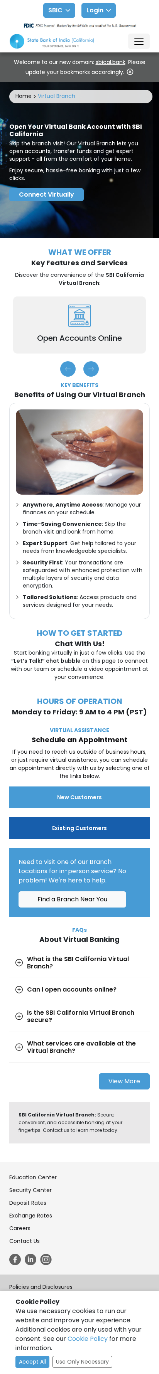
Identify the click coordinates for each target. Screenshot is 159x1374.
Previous (68, 369)
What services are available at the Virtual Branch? (81, 1047)
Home (23, 96)
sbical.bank (110, 62)
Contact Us (24, 1241)
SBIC (55, 10)
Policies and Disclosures (41, 1287)
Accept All (32, 1362)
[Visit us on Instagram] (46, 1259)
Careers (19, 1228)
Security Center (30, 1190)
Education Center (33, 1177)
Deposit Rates (27, 1203)
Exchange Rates (30, 1215)
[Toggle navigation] (139, 41)
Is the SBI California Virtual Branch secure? (80, 1016)
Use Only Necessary (82, 1362)
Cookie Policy (88, 1338)
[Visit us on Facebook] (15, 1259)
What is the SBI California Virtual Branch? (78, 962)
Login (94, 10)
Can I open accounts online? (72, 989)
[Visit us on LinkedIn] (30, 1259)
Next (91, 369)
